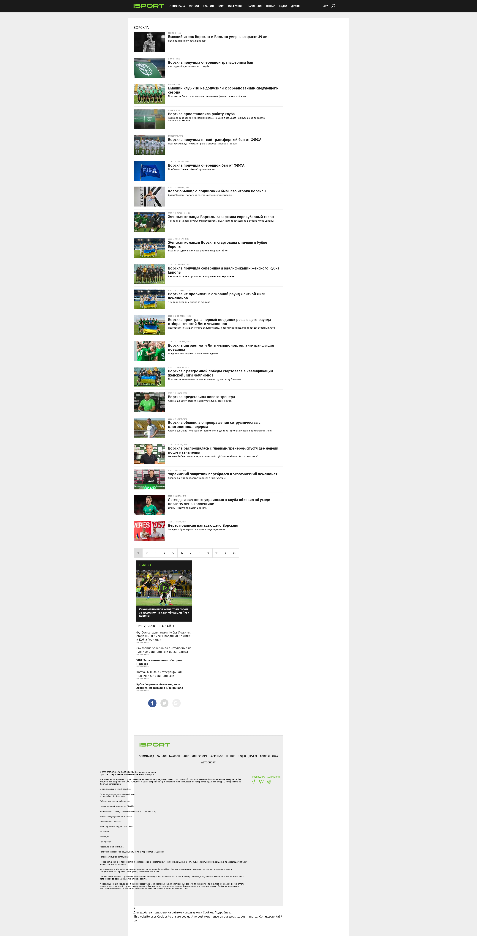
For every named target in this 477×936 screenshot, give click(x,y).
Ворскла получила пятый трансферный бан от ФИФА (214, 139)
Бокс (221, 6)
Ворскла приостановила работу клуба (201, 113)
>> (234, 553)
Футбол (194, 6)
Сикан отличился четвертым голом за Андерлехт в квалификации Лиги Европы (164, 612)
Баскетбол (255, 6)
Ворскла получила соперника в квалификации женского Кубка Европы (223, 270)
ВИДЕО (283, 6)
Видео (145, 565)
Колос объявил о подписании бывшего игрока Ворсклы (217, 191)
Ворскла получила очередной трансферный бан (210, 62)
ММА (275, 756)
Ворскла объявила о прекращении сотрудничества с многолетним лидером (214, 424)
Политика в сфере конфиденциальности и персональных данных (132, 851)
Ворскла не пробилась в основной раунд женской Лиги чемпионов (217, 296)
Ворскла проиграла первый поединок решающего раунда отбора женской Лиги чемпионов (219, 321)
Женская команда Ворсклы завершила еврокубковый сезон (221, 216)
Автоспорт (208, 762)
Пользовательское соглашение (114, 856)
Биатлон (208, 6)
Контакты (104, 831)
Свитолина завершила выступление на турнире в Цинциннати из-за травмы (163, 650)
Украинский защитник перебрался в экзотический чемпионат (222, 474)
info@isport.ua (124, 788)
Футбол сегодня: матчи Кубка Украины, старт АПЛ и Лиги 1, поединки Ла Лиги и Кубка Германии (163, 636)
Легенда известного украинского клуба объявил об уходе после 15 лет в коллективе (219, 501)
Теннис (270, 6)
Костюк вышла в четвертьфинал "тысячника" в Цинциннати (159, 674)
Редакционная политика (112, 846)
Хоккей (265, 756)
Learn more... (249, 916)
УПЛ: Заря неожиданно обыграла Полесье (159, 662)
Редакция (104, 836)
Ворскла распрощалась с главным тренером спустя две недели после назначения (223, 450)
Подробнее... (223, 912)
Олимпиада (177, 6)
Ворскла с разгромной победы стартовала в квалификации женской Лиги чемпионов (220, 373)
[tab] (152, 703)
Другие (295, 6)
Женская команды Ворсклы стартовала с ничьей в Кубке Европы (217, 244)
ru (324, 6)
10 (216, 553)
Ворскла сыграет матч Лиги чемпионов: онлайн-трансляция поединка (221, 347)
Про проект (105, 841)
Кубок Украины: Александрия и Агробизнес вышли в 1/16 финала (159, 686)
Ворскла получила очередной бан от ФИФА (206, 165)
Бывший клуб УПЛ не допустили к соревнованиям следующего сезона (223, 90)
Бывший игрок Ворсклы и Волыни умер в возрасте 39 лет (218, 36)
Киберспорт (236, 6)
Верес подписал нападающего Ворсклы (203, 525)
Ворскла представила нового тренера (201, 396)
